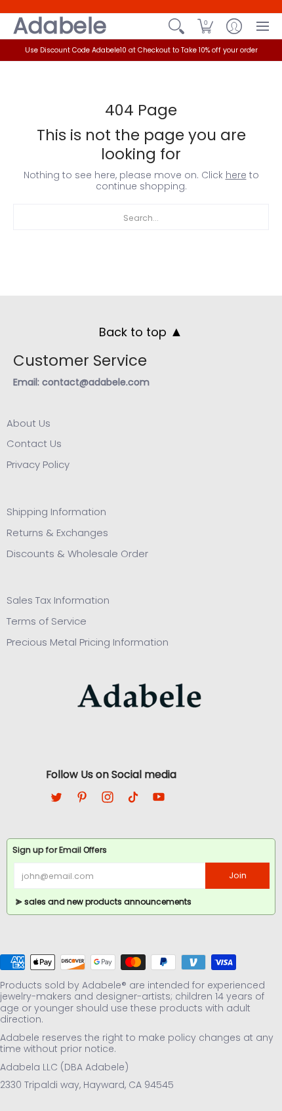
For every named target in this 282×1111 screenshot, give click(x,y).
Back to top (141, 331)
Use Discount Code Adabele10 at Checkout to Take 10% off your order (141, 50)
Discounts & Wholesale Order (77, 553)
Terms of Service (47, 621)
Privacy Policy (38, 464)
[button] (205, 26)
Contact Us (34, 443)
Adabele (60, 26)
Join (238, 875)
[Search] (176, 26)
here (236, 175)
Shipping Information (56, 511)
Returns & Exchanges (57, 532)
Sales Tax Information (58, 600)
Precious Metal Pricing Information (88, 642)
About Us (28, 423)
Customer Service (80, 360)
